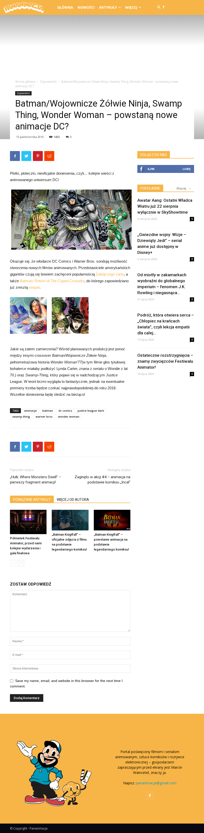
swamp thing (21, 416)
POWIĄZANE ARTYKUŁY (32, 500)
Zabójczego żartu (110, 274)
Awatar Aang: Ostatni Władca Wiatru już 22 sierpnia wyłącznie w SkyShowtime (164, 206)
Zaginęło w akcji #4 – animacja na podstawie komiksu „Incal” (102, 479)
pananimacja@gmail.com (156, 783)
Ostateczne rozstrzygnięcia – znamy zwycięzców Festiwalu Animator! (165, 361)
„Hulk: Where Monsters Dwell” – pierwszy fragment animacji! (35, 479)
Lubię (187, 169)
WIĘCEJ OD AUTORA (73, 500)
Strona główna (25, 81)
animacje (30, 410)
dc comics (65, 410)
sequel (34, 287)
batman (47, 410)
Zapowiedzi (48, 81)
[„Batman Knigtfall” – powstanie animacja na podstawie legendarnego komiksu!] (112, 520)
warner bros (44, 416)
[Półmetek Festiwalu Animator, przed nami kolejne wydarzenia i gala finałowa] (28, 522)
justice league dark (91, 410)
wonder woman (68, 416)
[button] (158, 7)
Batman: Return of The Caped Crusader (52, 281)
